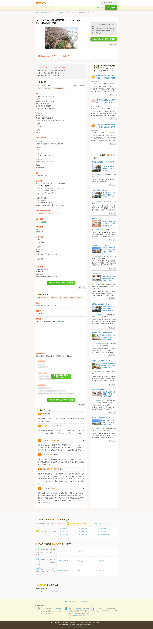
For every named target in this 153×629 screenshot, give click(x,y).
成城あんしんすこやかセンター (102, 332)
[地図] (63, 321)
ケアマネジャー (42, 591)
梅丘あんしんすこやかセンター (102, 418)
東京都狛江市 (83, 534)
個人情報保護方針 (74, 601)
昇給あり (80, 561)
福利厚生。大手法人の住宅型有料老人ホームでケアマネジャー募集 (106, 102)
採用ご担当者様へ (109, 2)
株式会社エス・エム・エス (82, 608)
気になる (113, 44)
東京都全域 (63, 528)
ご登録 (112, 8)
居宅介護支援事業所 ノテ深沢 (102, 389)
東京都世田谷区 (97, 174)
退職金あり (100, 561)
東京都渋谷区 (64, 531)
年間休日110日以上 (64, 561)
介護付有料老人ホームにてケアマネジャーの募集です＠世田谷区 (106, 78)
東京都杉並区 (83, 531)
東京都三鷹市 (102, 531)
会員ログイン (100, 8)
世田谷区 (80, 551)
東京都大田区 (102, 528)
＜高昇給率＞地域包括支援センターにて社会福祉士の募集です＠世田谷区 (106, 127)
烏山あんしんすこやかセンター (102, 361)
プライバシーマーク (54, 610)
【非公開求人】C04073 (99, 190)
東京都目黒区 (83, 528)
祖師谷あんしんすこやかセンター (102, 304)
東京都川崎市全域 (103, 534)
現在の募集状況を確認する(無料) (103, 39)
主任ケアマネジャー (56, 591)
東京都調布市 (64, 534)
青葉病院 (95, 218)
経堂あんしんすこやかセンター (102, 245)
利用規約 (66, 601)
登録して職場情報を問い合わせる (61, 376)
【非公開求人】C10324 (99, 273)
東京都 (60, 551)
